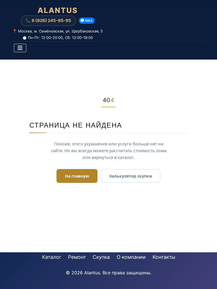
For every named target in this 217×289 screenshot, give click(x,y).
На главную (77, 176)
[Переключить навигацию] (20, 48)
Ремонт (77, 257)
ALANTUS (58, 10)
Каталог (51, 257)
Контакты (164, 257)
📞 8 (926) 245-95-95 (48, 20)
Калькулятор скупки (130, 176)
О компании (131, 257)
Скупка (101, 257)
